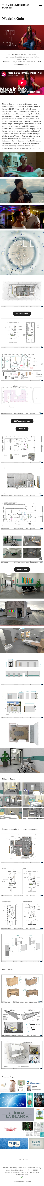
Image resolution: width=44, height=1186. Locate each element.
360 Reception (22, 314)
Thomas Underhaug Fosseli (16, 6)
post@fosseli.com (22, 1175)
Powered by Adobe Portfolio (22, 1182)
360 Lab (22, 429)
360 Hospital (22, 569)
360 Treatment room (22, 421)
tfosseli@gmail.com (17, 1170)
